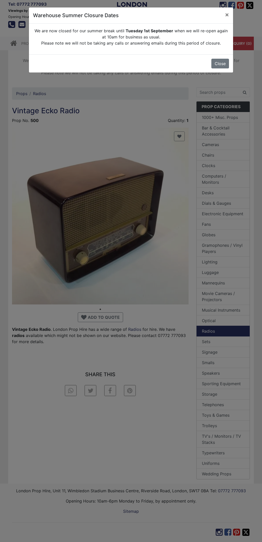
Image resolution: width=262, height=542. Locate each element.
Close (220, 63)
